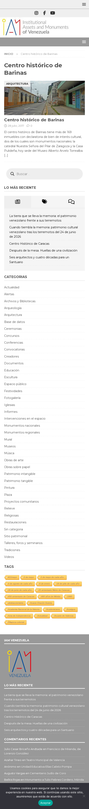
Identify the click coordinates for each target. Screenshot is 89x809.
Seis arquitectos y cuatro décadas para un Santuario (39, 730)
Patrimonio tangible (18, 481)
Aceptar (45, 802)
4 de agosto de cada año (20, 584)
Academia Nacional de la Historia (24, 609)
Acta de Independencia (19, 616)
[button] (83, 4)
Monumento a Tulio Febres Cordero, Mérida (54, 779)
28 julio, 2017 (16, 125)
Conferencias (13, 342)
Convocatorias (14, 349)
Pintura (9, 488)
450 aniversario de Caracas (21, 596)
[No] (84, 796)
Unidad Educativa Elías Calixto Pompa (46, 766)
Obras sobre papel (17, 467)
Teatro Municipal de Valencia (45, 760)
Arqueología (13, 308)
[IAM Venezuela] (35, 35)
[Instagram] (36, 13)
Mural (8, 439)
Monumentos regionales (22, 432)
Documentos (13, 363)
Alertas (9, 294)
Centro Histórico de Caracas (29, 244)
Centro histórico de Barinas (34, 119)
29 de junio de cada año (20, 590)
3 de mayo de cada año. (52, 577)
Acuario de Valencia (63, 616)
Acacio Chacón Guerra (41, 603)
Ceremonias (13, 329)
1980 (69, 596)
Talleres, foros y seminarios (23, 543)
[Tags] (44, 202)
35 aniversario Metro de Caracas (54, 590)
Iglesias (9, 405)
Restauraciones (15, 522)
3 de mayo (29, 577)
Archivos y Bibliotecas (19, 301)
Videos (9, 557)
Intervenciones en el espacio (25, 418)
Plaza (8, 495)
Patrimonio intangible (19, 474)
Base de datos (14, 322)
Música (9, 453)
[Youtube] (52, 13)
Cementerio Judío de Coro (48, 773)
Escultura (10, 377)
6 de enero (44, 584)
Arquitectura (13, 315)
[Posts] (17, 202)
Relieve (9, 508)
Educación (11, 370)
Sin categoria (13, 529)
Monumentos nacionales (22, 425)
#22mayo (12, 577)
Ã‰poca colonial (16, 622)
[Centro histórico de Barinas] (44, 98)
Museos (10, 446)
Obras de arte (14, 460)
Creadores (11, 356)
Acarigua (71, 609)
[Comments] (71, 202)
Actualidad (11, 287)
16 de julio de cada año (68, 584)
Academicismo (53, 609)
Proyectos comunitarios (21, 501)
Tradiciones (12, 550)
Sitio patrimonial (15, 536)
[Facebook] (44, 13)
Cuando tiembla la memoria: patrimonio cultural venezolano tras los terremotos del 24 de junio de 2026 (43, 231)
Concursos (11, 336)
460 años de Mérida (50, 596)
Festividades (13, 391)
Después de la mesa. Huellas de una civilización (43, 250)
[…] (6, 155)
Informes (10, 412)
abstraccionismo (15, 603)
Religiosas (11, 515)
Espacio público (15, 384)
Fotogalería (12, 398)
